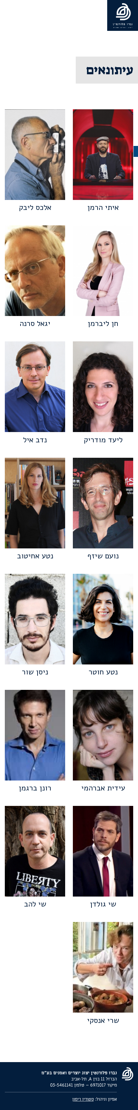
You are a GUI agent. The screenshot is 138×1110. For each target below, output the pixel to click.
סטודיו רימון (83, 1099)
